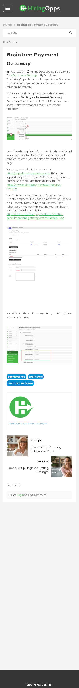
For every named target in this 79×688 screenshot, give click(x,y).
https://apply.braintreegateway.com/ (28, 173)
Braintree (36, 376)
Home (7, 24)
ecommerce (16, 376)
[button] (54, 75)
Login (20, 495)
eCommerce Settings (24, 75)
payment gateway (20, 383)
